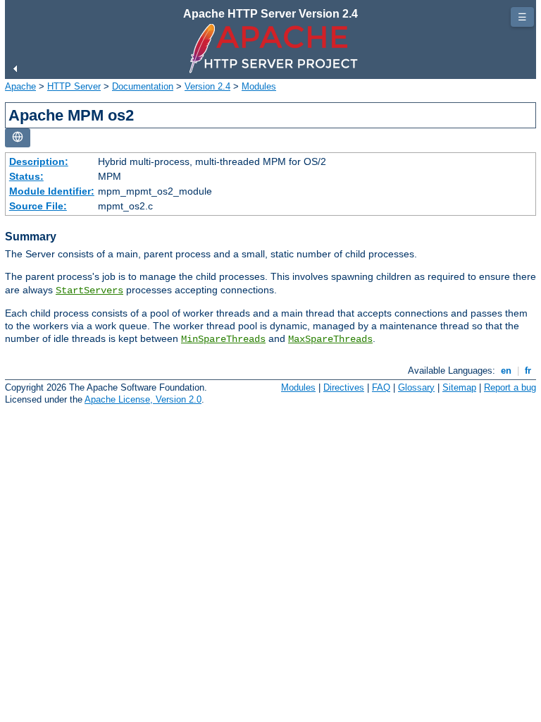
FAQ (381, 387)
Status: (26, 176)
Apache (20, 86)
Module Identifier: (51, 191)
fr (528, 370)
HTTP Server (74, 86)
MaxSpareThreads (330, 339)
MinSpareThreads (223, 339)
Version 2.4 (207, 86)
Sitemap (459, 387)
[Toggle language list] (17, 137)
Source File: (38, 206)
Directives (343, 387)
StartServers (89, 290)
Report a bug (510, 387)
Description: (38, 161)
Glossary (416, 387)
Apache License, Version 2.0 (143, 399)
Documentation (142, 86)
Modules (259, 86)
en (506, 370)
